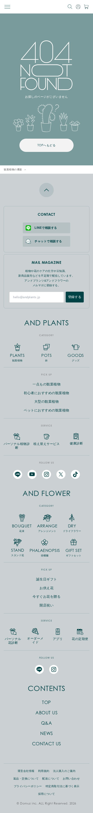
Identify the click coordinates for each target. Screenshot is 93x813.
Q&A (46, 723)
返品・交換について (26, 778)
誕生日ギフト (46, 579)
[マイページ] (78, 6)
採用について (46, 793)
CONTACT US (46, 743)
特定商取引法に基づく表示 (62, 786)
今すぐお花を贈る (46, 596)
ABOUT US (46, 712)
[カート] (86, 6)
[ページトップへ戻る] (46, 190)
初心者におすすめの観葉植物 (46, 393)
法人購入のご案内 (64, 771)
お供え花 (46, 588)
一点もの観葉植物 (46, 384)
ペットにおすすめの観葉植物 (46, 410)
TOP (46, 702)
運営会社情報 (26, 771)
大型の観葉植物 (46, 401)
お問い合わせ (71, 778)
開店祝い (46, 605)
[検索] (70, 6)
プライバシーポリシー (28, 786)
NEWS (46, 733)
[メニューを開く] (7, 7)
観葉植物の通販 (13, 169)
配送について (50, 778)
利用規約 (43, 771)
